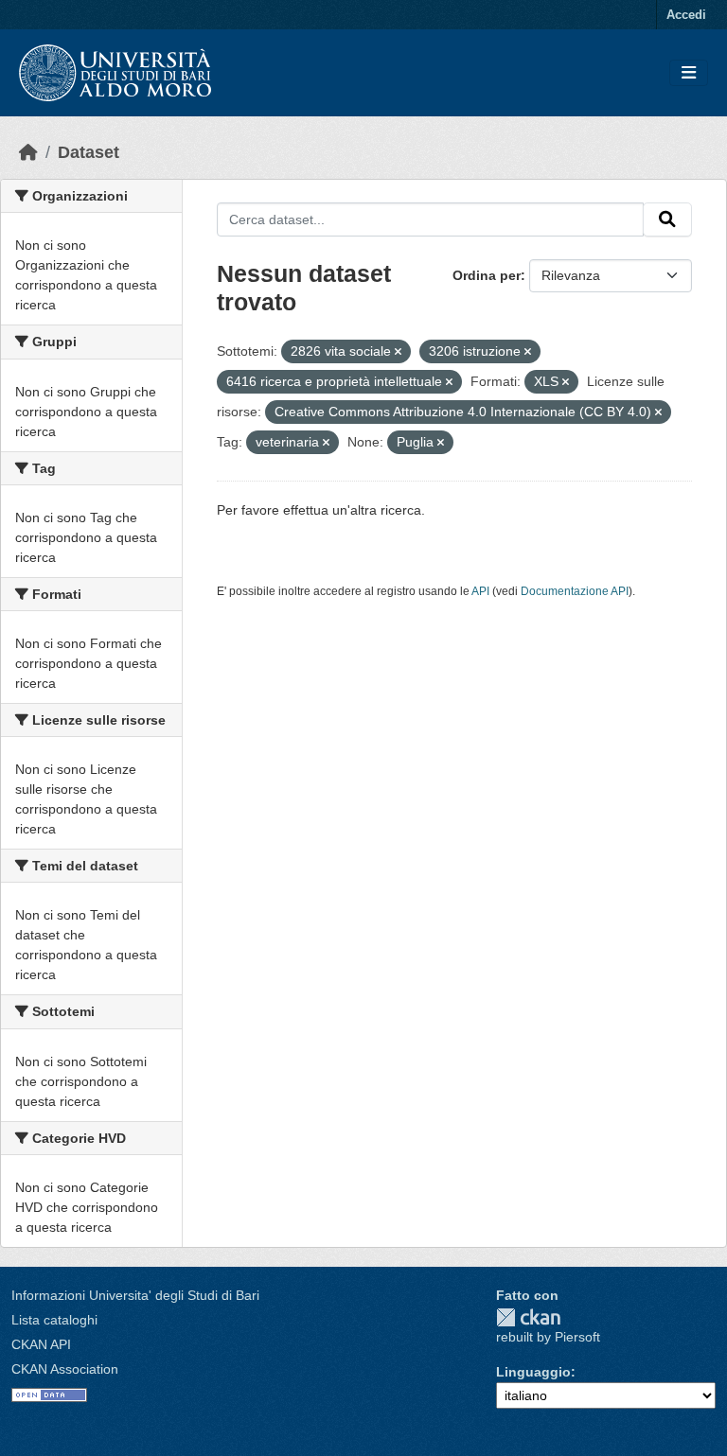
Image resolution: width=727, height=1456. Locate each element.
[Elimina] (398, 352)
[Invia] (667, 219)
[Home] (28, 152)
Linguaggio (533, 1371)
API (480, 591)
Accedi (686, 15)
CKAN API (41, 1344)
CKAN (528, 1317)
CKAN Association (64, 1369)
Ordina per (486, 275)
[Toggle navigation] (688, 73)
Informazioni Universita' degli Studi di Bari (135, 1295)
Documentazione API (575, 591)
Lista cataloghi (54, 1319)
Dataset (88, 152)
